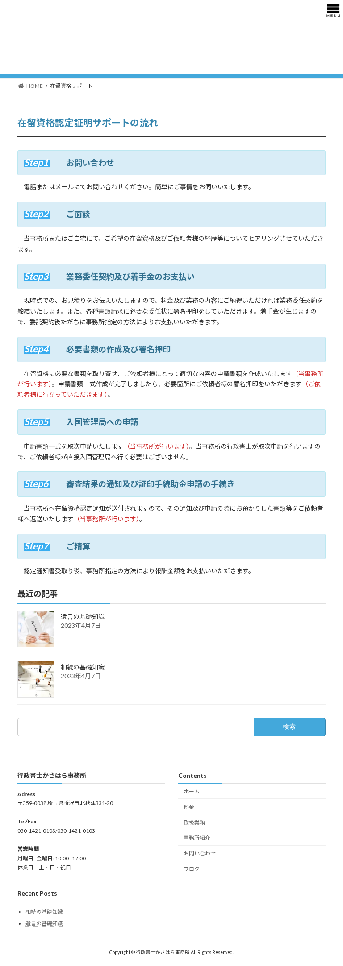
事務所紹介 (197, 837)
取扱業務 (194, 822)
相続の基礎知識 (83, 667)
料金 (189, 807)
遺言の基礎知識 (83, 617)
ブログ (192, 869)
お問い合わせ (200, 853)
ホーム (192, 791)
